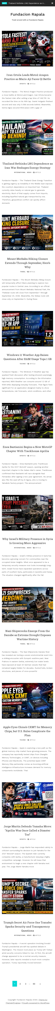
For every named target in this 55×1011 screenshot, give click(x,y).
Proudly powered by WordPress (36, 1003)
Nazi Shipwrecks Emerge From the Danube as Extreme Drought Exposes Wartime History (27, 635)
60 (34, 984)
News (29, 172)
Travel (22, 272)
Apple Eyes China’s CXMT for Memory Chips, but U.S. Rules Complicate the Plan (27, 731)
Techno (23, 364)
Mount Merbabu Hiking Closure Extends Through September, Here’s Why (27, 263)
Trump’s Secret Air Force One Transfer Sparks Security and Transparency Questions (27, 926)
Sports (23, 84)
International (20, 172)
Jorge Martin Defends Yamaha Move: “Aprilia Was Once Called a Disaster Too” (28, 830)
